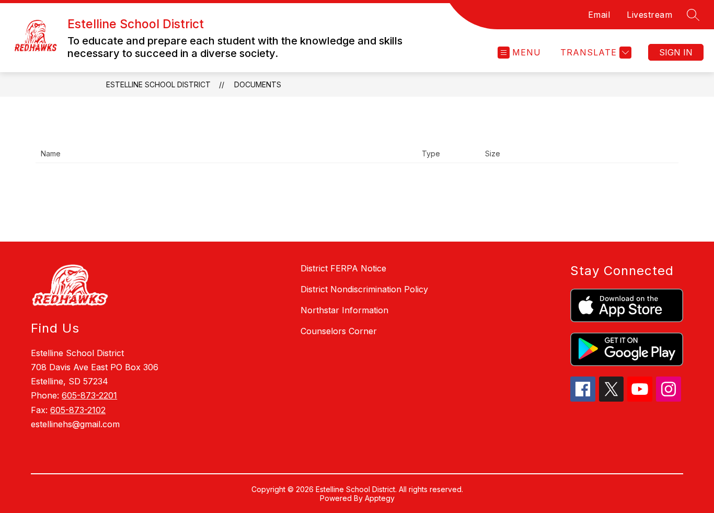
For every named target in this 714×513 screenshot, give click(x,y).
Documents (257, 84)
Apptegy (380, 498)
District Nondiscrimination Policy (364, 289)
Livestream (649, 14)
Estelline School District (158, 84)
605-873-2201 (89, 395)
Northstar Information (344, 310)
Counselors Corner (339, 331)
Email (599, 14)
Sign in (676, 52)
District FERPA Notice (343, 268)
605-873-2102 (78, 410)
